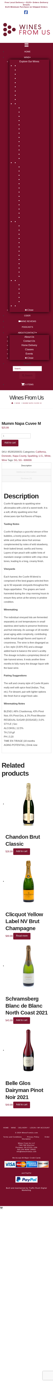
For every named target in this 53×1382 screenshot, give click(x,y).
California (41, 452)
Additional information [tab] (26, 472)
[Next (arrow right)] (48, 691)
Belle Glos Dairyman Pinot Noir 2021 (24, 1090)
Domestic (6, 456)
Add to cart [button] (21, 851)
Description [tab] (26, 465)
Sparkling (33, 456)
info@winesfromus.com (26, 1151)
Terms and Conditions (12, 1137)
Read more (22, 935)
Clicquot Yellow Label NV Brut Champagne (24, 921)
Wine (4, 460)
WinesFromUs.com (30, 1133)
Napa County (19, 456)
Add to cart (10, 442)
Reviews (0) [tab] (26, 478)
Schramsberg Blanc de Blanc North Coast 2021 (26, 1006)
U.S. (41, 456)
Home (6, 1128)
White (47, 456)
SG (15, 460)
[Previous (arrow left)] (5, 691)
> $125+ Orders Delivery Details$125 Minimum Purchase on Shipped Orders (26, 4)
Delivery (22, 1128)
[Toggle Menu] (26, 46)
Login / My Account (40, 1128)
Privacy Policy (33, 1137)
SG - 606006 (25, 460)
